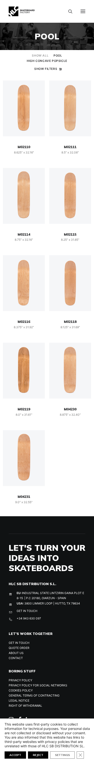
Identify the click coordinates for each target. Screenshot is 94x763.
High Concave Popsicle (47, 61)
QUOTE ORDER (19, 648)
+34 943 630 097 (29, 618)
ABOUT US (16, 653)
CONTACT (16, 658)
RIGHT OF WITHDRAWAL (25, 705)
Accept (15, 755)
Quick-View (39, 86)
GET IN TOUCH (27, 611)
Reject (38, 755)
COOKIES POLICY (21, 690)
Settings (62, 755)
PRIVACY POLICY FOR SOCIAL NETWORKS (38, 685)
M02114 (24, 234)
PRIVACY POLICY (20, 680)
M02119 (24, 409)
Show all (40, 55)
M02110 (24, 147)
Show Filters (45, 69)
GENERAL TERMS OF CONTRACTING (34, 695)
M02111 (70, 147)
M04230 (70, 409)
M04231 (24, 496)
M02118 (70, 322)
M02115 (70, 234)
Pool (58, 55)
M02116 (24, 322)
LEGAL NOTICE (19, 700)
